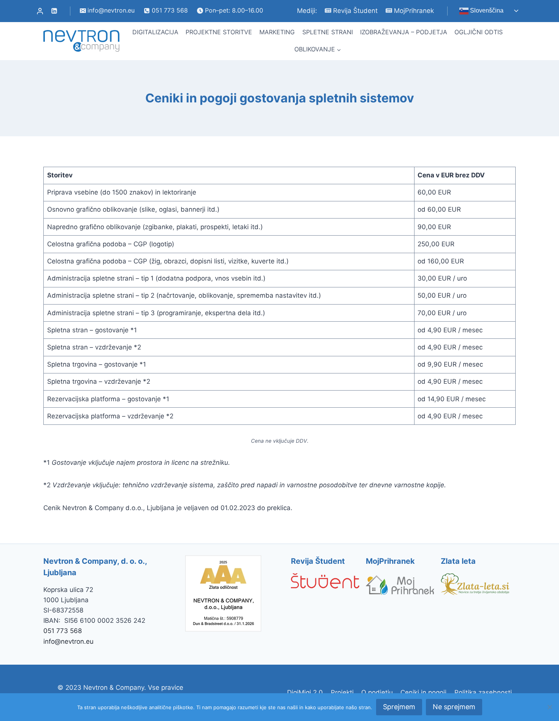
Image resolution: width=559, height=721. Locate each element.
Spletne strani (327, 32)
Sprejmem (399, 707)
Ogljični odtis (478, 32)
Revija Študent (355, 10)
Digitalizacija (155, 32)
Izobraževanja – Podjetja (403, 32)
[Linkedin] (54, 11)
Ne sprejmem (454, 707)
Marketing (277, 32)
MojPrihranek (414, 10)
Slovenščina (485, 10)
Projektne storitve (219, 32)
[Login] (40, 11)
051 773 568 (62, 631)
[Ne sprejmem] (549, 707)
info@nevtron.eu (68, 641)
